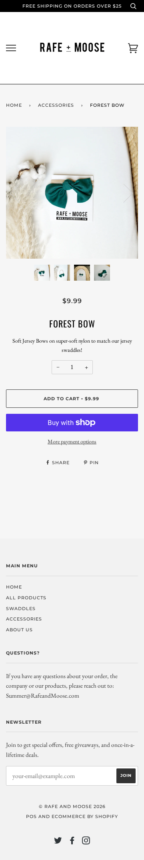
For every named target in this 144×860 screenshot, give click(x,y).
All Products (26, 598)
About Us (19, 630)
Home (14, 105)
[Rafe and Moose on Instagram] (86, 842)
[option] (72, 193)
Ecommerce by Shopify (85, 816)
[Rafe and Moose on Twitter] (58, 842)
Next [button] (123, 192)
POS (31, 816)
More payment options (72, 441)
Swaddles (21, 608)
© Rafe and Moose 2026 (72, 806)
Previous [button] (19, 192)
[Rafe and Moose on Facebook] (72, 842)
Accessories (56, 105)
